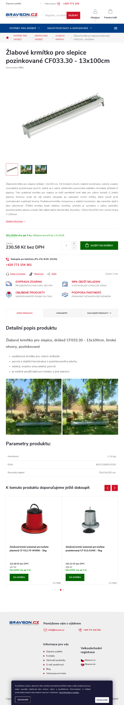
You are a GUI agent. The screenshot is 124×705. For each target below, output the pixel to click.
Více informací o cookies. (69, 692)
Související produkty (97, 313)
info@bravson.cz (56, 630)
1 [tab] (60, 590)
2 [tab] (63, 590)
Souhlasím (102, 700)
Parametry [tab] (62, 313)
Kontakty (50, 655)
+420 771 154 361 (19, 265)
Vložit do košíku (101, 245)
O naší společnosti (55, 664)
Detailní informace (14, 221)
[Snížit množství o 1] (74, 248)
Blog (48, 669)
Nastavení (23, 700)
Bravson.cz (90, 660)
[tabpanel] (34, 540)
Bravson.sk (90, 664)
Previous (107, 488)
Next (115, 488)
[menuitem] (25, 28)
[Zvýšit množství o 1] (74, 243)
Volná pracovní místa (56, 673)
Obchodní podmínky (55, 660)
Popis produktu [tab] (25, 313)
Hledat (73, 15)
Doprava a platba (13, 3)
